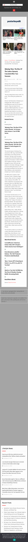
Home (6, 60)
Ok (14, 539)
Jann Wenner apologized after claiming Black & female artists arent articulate (12, 292)
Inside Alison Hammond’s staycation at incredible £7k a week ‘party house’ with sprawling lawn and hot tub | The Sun (14, 299)
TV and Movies (12, 60)
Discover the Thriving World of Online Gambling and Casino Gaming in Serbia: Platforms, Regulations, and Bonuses (13, 528)
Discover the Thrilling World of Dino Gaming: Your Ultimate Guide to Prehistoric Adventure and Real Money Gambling (15, 518)
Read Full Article (12, 282)
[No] (26, 537)
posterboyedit (14, 21)
